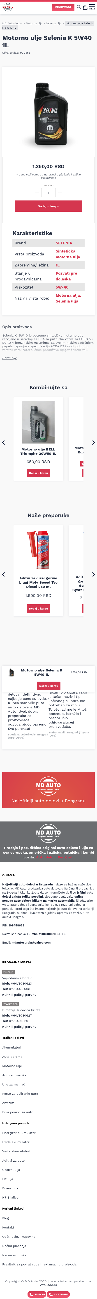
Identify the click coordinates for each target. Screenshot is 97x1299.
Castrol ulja (11, 1170)
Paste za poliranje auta (20, 1093)
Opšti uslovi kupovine (18, 1236)
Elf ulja (7, 1179)
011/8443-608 (19, 989)
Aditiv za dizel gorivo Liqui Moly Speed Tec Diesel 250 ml (38, 582)
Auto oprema (12, 1056)
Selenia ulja (53, 23)
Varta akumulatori (16, 1151)
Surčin (40, 1294)
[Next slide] (93, 442)
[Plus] (59, 192)
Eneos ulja (10, 1188)
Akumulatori (11, 1047)
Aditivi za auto (13, 1160)
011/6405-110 (18, 1021)
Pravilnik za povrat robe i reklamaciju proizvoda (39, 1264)
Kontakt (8, 1227)
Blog (5, 1218)
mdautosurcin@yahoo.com (31, 942)
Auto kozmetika (14, 1075)
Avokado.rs (48, 1285)
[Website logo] (8, 7)
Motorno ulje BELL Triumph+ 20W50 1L (38, 451)
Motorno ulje (12, 1066)
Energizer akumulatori (19, 1133)
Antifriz (8, 1103)
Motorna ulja (34, 23)
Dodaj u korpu (48, 206)
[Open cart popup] (85, 7)
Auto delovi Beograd (54, 857)
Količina (48, 185)
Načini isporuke (14, 1255)
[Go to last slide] (3, 442)
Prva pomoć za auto (17, 1112)
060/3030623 (21, 983)
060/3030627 (21, 1015)
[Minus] (37, 192)
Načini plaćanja (14, 1246)
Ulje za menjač (13, 1084)
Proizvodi (63, 7)
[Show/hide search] (79, 7)
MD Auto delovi (12, 23)
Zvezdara (61, 1294)
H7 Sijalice (10, 1197)
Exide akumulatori (16, 1142)
